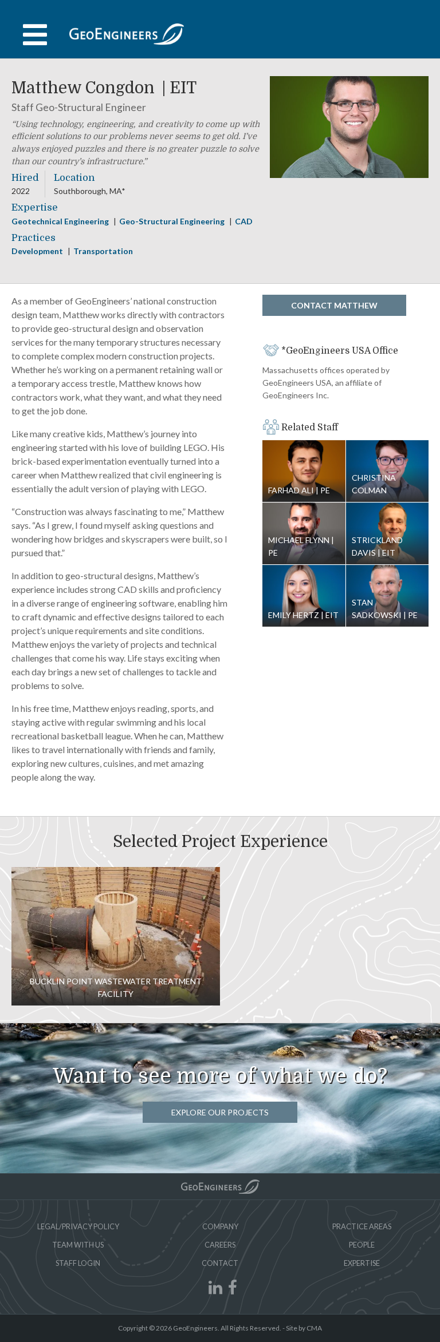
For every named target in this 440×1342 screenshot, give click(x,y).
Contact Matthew (334, 305)
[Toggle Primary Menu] (220, 34)
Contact (220, 1263)
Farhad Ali (303, 471)
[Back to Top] (220, 1186)
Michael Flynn (299, 546)
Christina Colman (374, 484)
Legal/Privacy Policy (78, 1226)
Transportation (103, 251)
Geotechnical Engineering (61, 221)
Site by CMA (304, 1328)
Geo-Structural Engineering (172, 221)
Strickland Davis (377, 546)
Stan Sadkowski (385, 608)
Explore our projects (220, 1112)
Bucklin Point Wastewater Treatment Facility (115, 936)
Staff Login (78, 1263)
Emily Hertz (303, 596)
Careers (220, 1244)
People (362, 1244)
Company (220, 1226)
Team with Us (78, 1244)
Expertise (362, 1263)
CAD (244, 221)
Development (38, 251)
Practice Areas (361, 1226)
